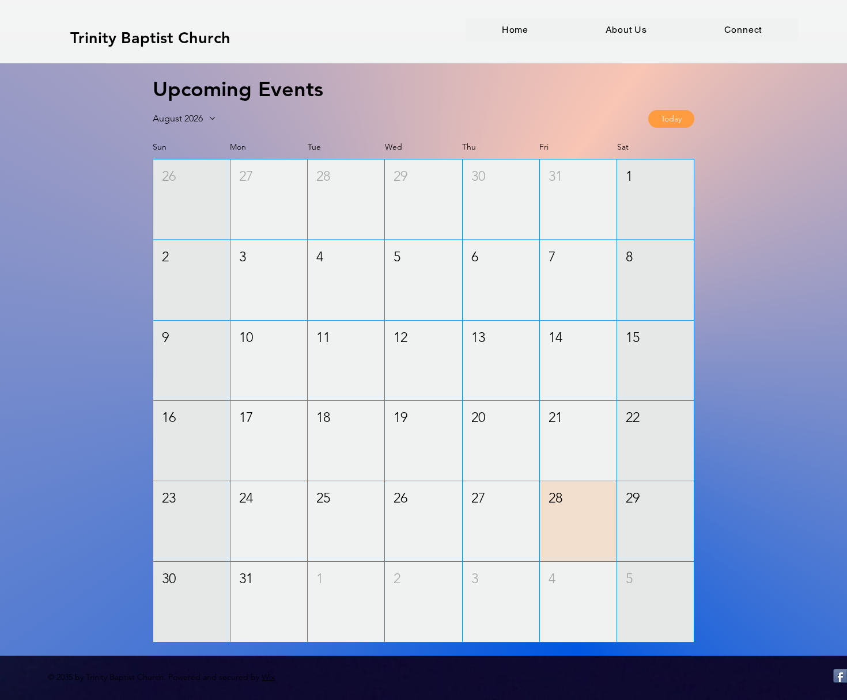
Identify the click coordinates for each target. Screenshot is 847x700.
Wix (268, 677)
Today (671, 118)
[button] (626, 29)
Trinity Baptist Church (150, 37)
